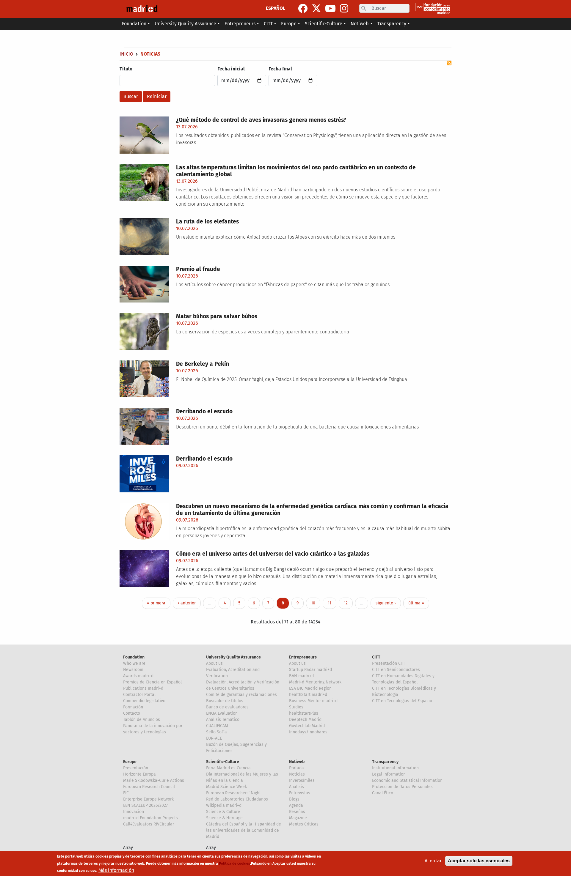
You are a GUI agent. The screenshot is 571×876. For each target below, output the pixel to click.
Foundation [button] (134, 23)
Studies (296, 707)
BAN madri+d (301, 675)
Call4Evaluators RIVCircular (148, 824)
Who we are (134, 663)
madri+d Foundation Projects (150, 817)
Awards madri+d (138, 675)
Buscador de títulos (224, 700)
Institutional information (395, 768)
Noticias (297, 774)
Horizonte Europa (139, 774)
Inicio (126, 54)
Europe (130, 761)
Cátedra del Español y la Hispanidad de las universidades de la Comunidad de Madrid (243, 830)
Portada (296, 768)
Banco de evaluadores (227, 707)
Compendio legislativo (144, 700)
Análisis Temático (222, 719)
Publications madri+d (143, 688)
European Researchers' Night (233, 792)
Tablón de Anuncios (141, 719)
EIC (126, 792)
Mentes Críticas (304, 824)
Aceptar (433, 861)
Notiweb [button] (360, 23)
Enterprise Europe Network (148, 799)
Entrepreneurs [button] (240, 23)
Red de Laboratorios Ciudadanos (237, 799)
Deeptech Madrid (305, 719)
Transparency (385, 761)
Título (126, 69)
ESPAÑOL (275, 8)
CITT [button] (268, 23)
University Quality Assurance (233, 657)
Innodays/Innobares (308, 732)
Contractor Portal (139, 694)
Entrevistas (299, 792)
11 (331, 603)
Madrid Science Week (226, 786)
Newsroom (133, 669)
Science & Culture (223, 811)
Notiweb (297, 761)
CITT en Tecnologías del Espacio (402, 700)
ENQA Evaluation (222, 713)
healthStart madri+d (308, 694)
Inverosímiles (302, 780)
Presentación (135, 768)
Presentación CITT (389, 663)
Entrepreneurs (303, 657)
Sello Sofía (216, 732)
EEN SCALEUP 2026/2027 (145, 805)
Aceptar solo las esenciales (479, 860)
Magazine (298, 817)
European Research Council (149, 786)
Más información (116, 870)
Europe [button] (289, 23)
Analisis (296, 786)
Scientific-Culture (222, 761)
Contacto (131, 713)
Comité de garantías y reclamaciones (241, 694)
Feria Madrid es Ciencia (228, 768)
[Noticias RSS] (449, 63)
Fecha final (280, 69)
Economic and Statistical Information (407, 780)
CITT (376, 657)
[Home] (142, 8)
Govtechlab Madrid (307, 725)
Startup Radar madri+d (310, 669)
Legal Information (389, 774)
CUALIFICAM (217, 725)
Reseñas (297, 811)
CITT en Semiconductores (396, 669)
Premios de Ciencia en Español (152, 682)
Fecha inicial (231, 69)
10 (315, 603)
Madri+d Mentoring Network (315, 682)
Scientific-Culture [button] (323, 23)
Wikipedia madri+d (223, 805)
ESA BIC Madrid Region (310, 688)
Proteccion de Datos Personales (402, 786)
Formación (133, 707)
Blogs (294, 799)
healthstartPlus (303, 713)
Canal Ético (382, 792)
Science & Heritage (224, 817)
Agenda (296, 805)
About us (214, 663)
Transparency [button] (391, 23)
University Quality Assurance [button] (185, 23)
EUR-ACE (214, 738)
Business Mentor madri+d (313, 700)
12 (347, 603)
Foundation (134, 657)
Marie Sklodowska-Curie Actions (153, 780)
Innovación (133, 811)
